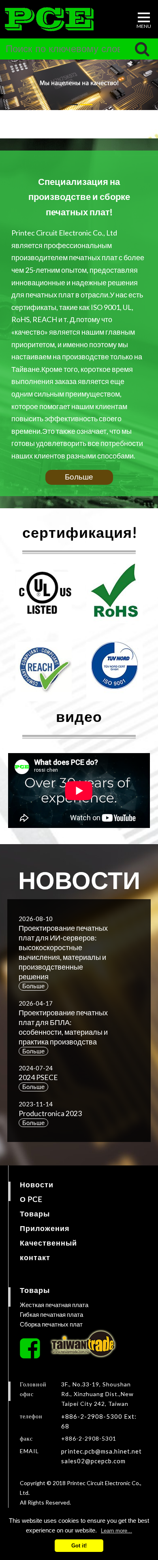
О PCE (31, 1199)
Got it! (79, 1546)
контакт (35, 1257)
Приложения (45, 1228)
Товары (35, 1213)
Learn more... (116, 1531)
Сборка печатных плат (51, 1324)
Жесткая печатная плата (54, 1304)
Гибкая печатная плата (51, 1314)
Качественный (48, 1242)
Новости (36, 1184)
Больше (79, 476)
